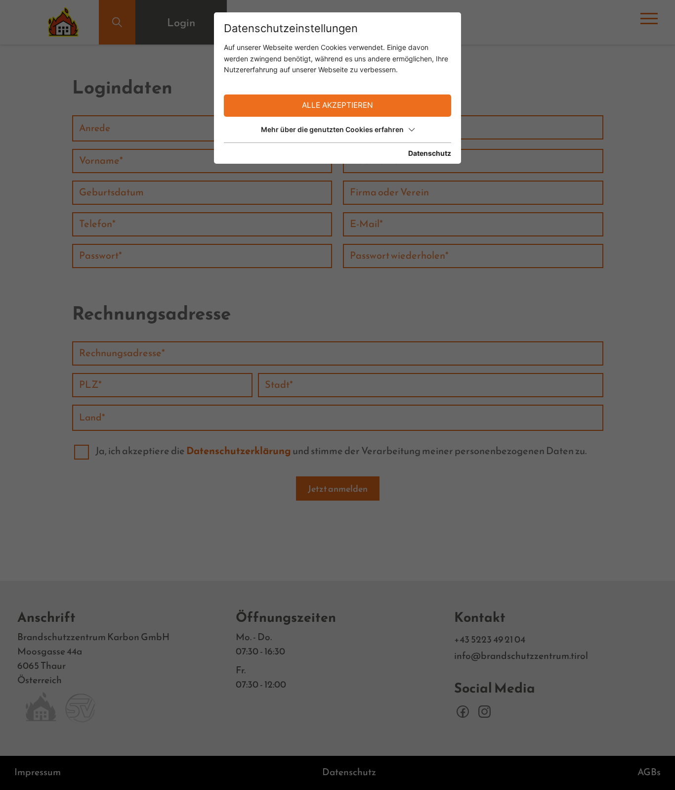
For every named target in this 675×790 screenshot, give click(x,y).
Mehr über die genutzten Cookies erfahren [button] (332, 129)
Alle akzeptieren (337, 105)
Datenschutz (429, 153)
